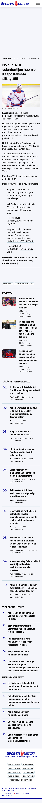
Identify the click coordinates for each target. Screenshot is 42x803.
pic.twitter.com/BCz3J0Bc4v (20, 241)
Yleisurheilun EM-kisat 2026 (21, 780)
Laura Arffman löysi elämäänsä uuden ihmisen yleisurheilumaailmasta (22, 472)
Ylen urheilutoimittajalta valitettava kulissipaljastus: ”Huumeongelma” (21, 628)
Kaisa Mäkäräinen (14, 772)
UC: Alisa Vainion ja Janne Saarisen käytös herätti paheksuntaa (22, 452)
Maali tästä (7, 184)
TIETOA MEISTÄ (7, 794)
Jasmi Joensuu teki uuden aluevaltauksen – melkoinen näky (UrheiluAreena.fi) (19, 260)
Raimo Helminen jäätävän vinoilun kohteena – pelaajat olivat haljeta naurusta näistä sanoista (28, 329)
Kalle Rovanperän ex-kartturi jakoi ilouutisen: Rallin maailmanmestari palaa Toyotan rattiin (23, 412)
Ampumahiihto (28, 768)
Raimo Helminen (13, 776)
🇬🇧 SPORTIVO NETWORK (22, 794)
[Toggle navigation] (38, 3)
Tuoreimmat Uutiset (13, 607)
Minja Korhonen (14, 768)
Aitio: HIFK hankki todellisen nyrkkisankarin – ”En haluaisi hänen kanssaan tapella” (24, 588)
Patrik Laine (28, 772)
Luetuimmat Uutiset (13, 677)
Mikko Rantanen (27, 776)
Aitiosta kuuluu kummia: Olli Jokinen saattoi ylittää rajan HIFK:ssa (29, 303)
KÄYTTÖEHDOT (7, 795)
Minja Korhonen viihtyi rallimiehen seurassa (20, 433)
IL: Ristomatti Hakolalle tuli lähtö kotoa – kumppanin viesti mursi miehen (25, 390)
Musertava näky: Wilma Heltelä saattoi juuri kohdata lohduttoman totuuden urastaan (25, 566)
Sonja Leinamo (28, 764)
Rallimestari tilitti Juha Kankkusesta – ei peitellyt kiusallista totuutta (22, 493)
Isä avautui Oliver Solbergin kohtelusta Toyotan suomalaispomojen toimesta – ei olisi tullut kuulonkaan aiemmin (24, 517)
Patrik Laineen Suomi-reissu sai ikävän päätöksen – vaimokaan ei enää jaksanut (28, 357)
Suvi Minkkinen (14, 764)
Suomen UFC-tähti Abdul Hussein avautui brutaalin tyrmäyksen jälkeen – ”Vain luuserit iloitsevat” (23, 542)
